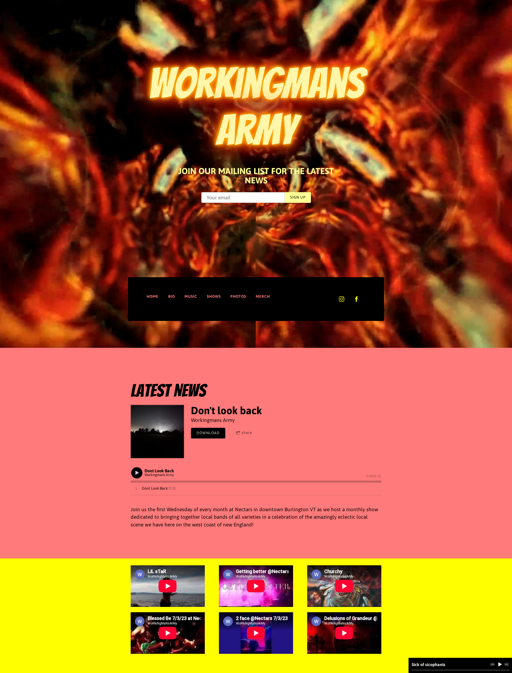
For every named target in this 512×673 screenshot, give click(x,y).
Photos (238, 296)
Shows (214, 296)
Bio (171, 296)
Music (191, 296)
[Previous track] (492, 664)
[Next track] (506, 664)
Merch (263, 296)
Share (247, 432)
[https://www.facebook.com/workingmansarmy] (356, 299)
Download (208, 433)
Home (152, 296)
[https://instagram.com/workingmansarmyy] (341, 299)
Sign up (298, 197)
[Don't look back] (157, 431)
